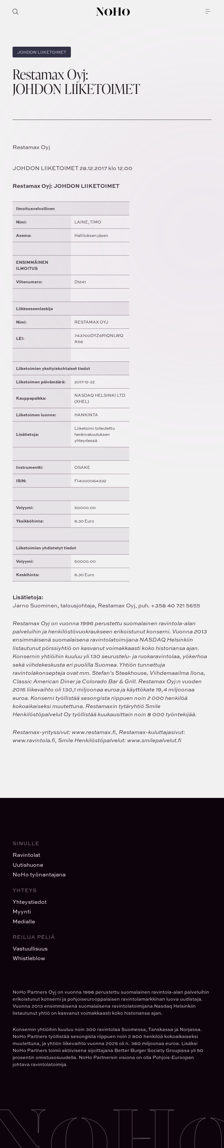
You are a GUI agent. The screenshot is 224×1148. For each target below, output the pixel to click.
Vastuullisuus (30, 948)
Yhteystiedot (30, 902)
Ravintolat (26, 855)
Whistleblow (29, 958)
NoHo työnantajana (39, 874)
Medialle (24, 921)
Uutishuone (28, 865)
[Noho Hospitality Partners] (113, 11)
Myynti (22, 911)
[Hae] (15, 12)
